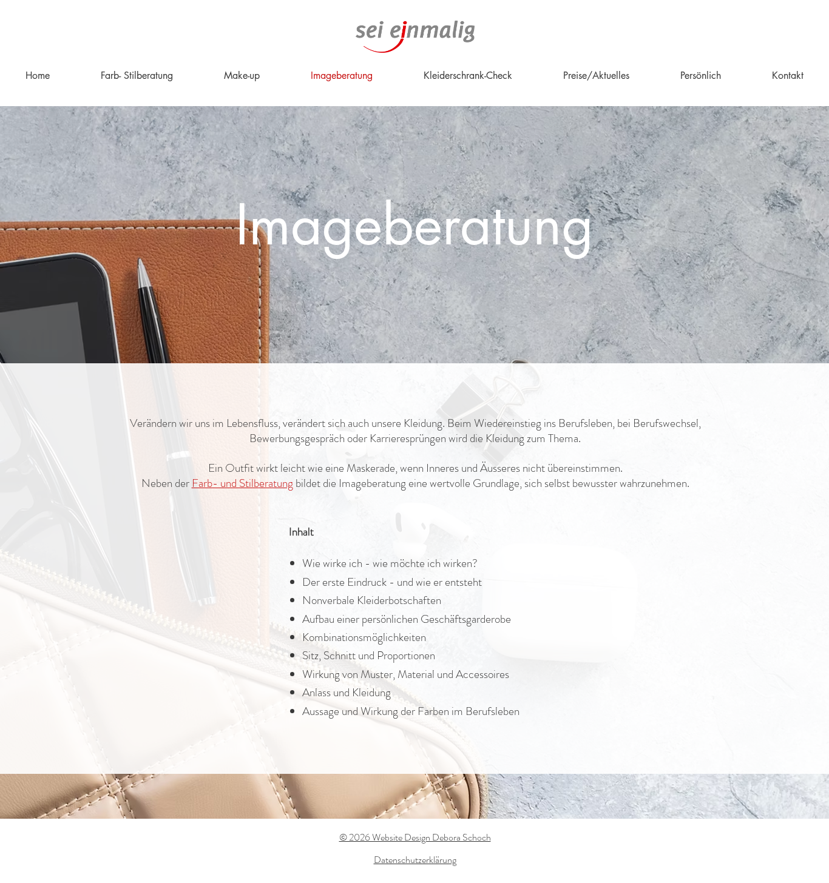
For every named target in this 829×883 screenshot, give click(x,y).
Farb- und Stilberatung (242, 483)
